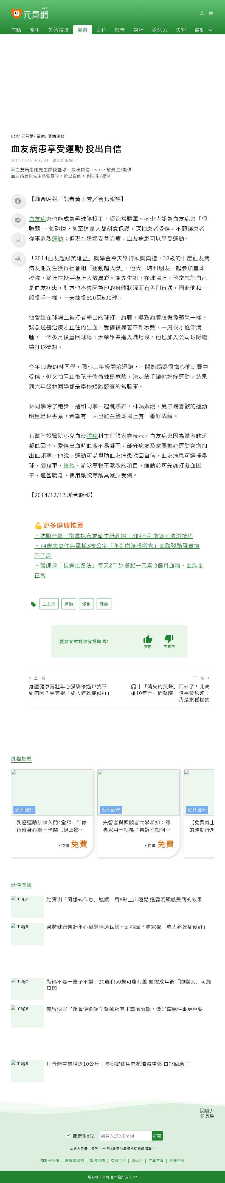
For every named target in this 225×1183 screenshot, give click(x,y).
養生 (35, 29)
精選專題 (97, 1161)
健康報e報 (83, 1135)
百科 (101, 29)
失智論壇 (58, 29)
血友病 (37, 219)
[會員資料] (202, 13)
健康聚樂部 (74, 1161)
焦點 (16, 29)
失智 (181, 29)
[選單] (211, 13)
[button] (210, 29)
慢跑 (69, 465)
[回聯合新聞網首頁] (16, 14)
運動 (57, 238)
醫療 (82, 29)
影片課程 (24, 809)
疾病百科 (118, 1161)
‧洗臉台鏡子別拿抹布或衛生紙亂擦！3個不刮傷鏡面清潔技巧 (113, 536)
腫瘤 (92, 436)
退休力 (160, 29)
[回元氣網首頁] (36, 13)
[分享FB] (18, 201)
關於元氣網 (50, 1161)
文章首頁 (156, 1161)
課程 (138, 29)
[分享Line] (18, 220)
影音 (120, 29)
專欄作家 (177, 1161)
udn (14, 136)
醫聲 (200, 29)
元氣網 (27, 136)
